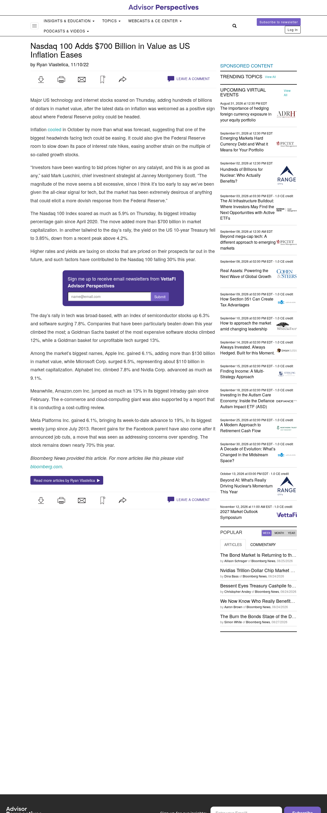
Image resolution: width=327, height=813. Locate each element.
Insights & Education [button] (68, 20)
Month (279, 533)
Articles (233, 544)
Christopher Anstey (237, 591)
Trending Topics (241, 76)
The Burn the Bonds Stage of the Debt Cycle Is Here (273, 616)
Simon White (233, 622)
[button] (41, 79)
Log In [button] (293, 29)
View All (270, 77)
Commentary (263, 544)
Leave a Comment (193, 78)
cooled (54, 129)
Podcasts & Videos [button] (65, 31)
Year (291, 533)
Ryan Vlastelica (52, 64)
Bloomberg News (263, 561)
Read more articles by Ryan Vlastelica (65, 480)
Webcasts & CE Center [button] (153, 20)
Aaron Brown (233, 607)
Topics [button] (110, 20)
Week (267, 533)
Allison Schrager (235, 561)
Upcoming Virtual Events (243, 92)
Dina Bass (231, 576)
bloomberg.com (46, 466)
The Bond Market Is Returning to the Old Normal (269, 554)
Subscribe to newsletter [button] (279, 22)
